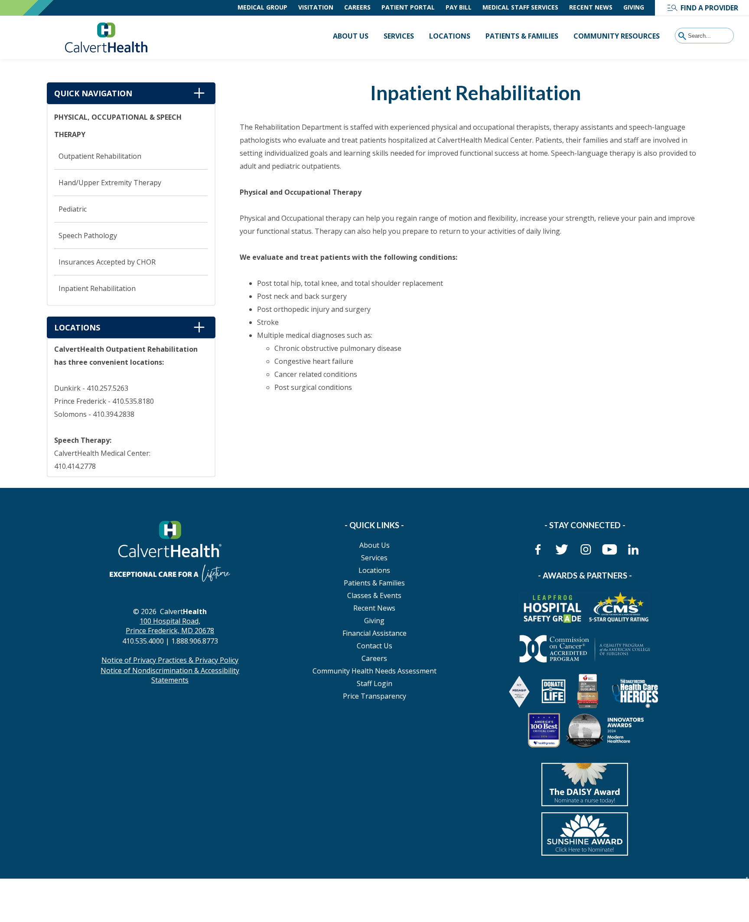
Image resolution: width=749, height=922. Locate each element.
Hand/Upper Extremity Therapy (110, 182)
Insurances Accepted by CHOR (107, 262)
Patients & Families (521, 36)
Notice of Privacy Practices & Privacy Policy (169, 660)
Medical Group (262, 7)
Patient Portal (408, 7)
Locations (449, 36)
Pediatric (73, 209)
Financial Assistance (374, 633)
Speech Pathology (88, 235)
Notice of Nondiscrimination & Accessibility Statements (170, 675)
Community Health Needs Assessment (374, 671)
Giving (633, 7)
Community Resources (616, 36)
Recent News (590, 7)
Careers (357, 7)
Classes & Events (374, 595)
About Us (350, 36)
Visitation (315, 7)
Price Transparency (374, 696)
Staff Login (374, 683)
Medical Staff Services (520, 7)
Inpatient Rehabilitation (97, 288)
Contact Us (374, 646)
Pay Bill (459, 7)
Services (399, 36)
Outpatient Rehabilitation (100, 156)
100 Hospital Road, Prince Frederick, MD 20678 (170, 625)
